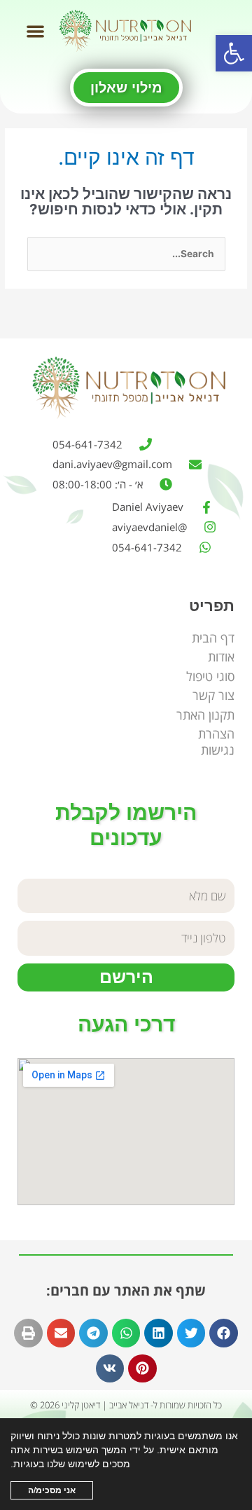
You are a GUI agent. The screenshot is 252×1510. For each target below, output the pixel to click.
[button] (234, 53)
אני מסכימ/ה (52, 1490)
